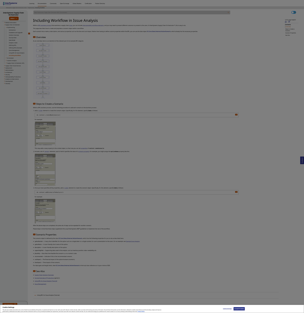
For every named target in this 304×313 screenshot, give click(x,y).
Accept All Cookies (239, 308)
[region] (152, 309)
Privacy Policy (141, 311)
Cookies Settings (227, 308)
